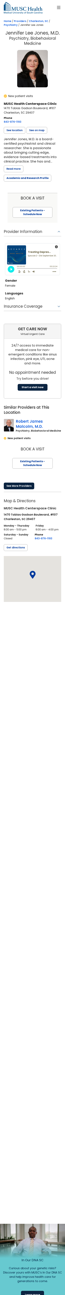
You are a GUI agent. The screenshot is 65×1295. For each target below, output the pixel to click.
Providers (20, 21)
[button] (14, 130)
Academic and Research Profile (27, 178)
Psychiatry (11, 25)
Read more (13, 169)
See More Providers (19, 486)
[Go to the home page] (23, 8)
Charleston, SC (38, 21)
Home (7, 21)
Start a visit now (33, 387)
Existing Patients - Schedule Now (32, 463)
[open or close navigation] (58, 7)
